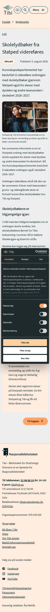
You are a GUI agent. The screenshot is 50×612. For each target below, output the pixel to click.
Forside (6, 22)
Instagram (13, 574)
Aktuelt (9, 61)
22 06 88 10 (27, 480)
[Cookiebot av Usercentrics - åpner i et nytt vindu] (35, 252)
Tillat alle (25, 342)
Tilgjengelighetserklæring (16, 588)
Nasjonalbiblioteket (13, 472)
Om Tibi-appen (10, 538)
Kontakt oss (9, 547)
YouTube (12, 579)
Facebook (12, 569)
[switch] (43, 314)
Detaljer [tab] (25, 259)
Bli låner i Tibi (9, 530)
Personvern (8, 592)
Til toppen (33, 421)
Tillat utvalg (25, 350)
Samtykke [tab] (9, 259)
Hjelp (5, 534)
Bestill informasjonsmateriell (18, 543)
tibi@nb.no (17, 485)
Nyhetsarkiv (22, 22)
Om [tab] (41, 259)
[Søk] (25, 10)
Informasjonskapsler (13, 597)
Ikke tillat (25, 358)
